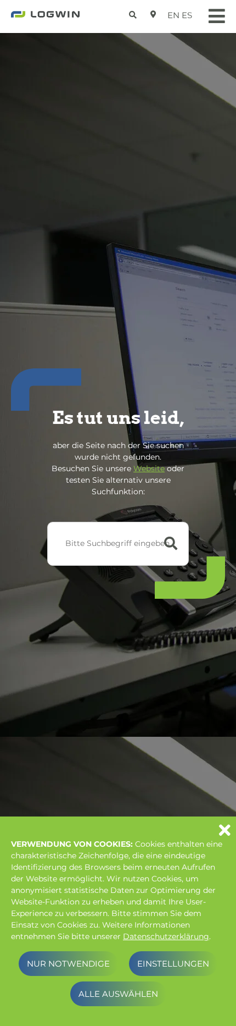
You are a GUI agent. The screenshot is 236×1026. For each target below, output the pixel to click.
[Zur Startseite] (45, 17)
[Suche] (134, 13)
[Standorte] (153, 14)
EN (173, 15)
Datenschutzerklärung (166, 936)
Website (149, 468)
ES (187, 15)
